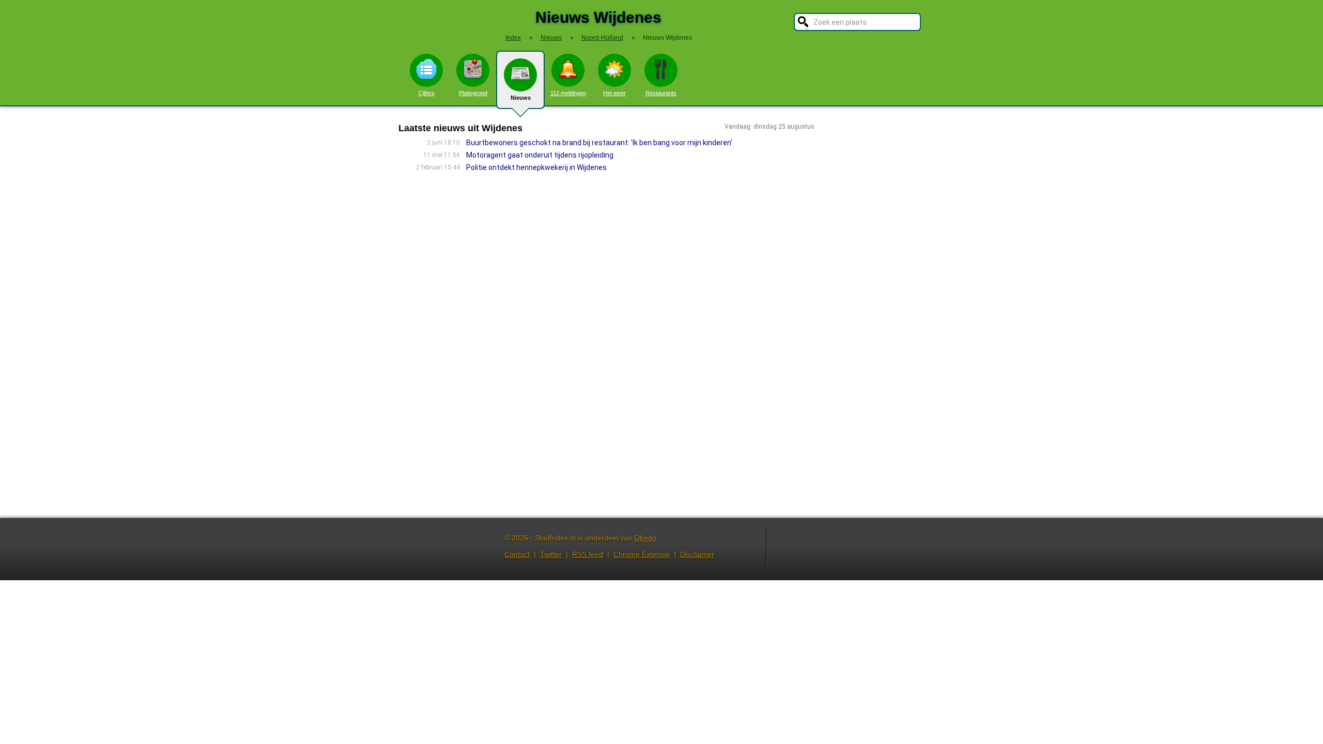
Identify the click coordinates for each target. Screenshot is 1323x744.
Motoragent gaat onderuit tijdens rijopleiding (539, 155)
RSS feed (587, 554)
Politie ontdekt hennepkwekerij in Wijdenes (536, 167)
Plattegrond (473, 93)
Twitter (551, 554)
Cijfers (427, 93)
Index (513, 37)
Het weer (614, 93)
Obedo (645, 538)
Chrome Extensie (641, 554)
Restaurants (660, 93)
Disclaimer (697, 554)
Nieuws (521, 98)
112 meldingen (568, 93)
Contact (517, 554)
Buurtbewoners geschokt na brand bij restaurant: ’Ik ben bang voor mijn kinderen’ (599, 142)
